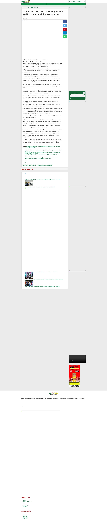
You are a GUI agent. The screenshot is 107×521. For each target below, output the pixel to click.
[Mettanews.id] (25, 1)
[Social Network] (84, 1)
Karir (24, 502)
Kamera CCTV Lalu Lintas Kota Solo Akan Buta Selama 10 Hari (37, 164)
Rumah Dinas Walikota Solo (46, 146)
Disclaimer (25, 506)
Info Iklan (25, 504)
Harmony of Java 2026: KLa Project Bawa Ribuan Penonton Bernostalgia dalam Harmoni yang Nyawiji (44, 279)
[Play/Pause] (84, 93)
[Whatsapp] (65, 36)
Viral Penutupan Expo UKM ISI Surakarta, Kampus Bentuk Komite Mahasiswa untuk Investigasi (43, 179)
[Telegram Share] (65, 33)
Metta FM (25, 513)
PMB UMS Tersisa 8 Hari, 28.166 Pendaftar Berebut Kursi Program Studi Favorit (40, 187)
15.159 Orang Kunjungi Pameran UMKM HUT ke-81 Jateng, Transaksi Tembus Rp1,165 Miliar (42, 286)
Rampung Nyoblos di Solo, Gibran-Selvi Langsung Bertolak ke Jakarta (38, 158)
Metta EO (25, 516)
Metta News (25, 515)
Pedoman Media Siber (27, 501)
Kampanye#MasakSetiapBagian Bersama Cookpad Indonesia (37, 165)
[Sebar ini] (65, 21)
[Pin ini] (65, 29)
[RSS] (25, 162)
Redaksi (24, 500)
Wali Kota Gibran (55, 146)
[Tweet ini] (65, 25)
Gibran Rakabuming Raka (30, 146)
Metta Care (25, 518)
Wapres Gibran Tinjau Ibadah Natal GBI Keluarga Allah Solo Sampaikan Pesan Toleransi (41, 157)
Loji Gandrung (38, 146)
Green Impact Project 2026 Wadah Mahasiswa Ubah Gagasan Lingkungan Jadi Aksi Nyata (41, 271)
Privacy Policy (25, 505)
